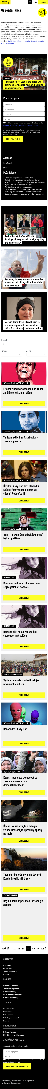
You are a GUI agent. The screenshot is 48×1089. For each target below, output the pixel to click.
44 (23, 948)
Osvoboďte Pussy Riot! (15, 729)
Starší (43, 948)
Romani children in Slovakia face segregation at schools (21, 585)
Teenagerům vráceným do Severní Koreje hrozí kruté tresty (22, 876)
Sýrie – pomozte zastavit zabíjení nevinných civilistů (21, 682)
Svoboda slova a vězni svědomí (16, 383)
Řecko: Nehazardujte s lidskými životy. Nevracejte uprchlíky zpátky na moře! (22, 829)
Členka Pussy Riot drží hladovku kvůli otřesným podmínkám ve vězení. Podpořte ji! (21, 489)
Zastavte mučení (10, 895)
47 (38, 948)
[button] (30, 2)
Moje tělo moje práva (12, 772)
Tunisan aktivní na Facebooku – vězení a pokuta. (20, 439)
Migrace (7, 820)
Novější (5, 948)
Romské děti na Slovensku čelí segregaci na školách (20, 633)
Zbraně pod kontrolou (13, 674)
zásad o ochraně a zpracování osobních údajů (20, 125)
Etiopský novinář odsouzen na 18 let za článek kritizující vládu (23, 390)
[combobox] (9, 354)
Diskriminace (9, 577)
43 (19, 948)
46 (33, 948)
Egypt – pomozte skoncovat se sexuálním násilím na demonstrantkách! (20, 781)
